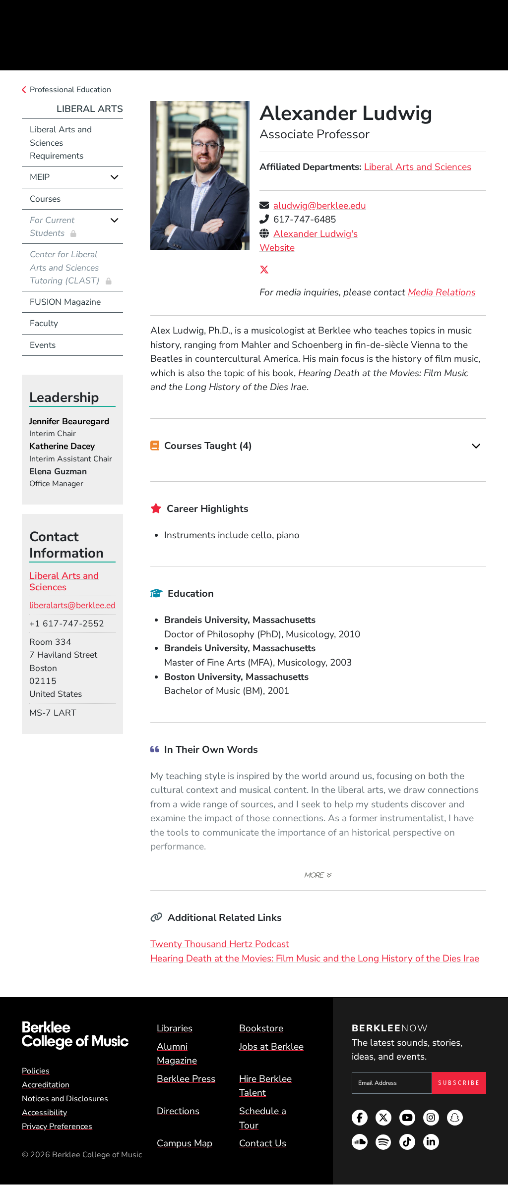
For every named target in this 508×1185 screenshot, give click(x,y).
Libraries (174, 1028)
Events (43, 345)
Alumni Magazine (177, 1054)
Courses (45, 199)
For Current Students (52, 226)
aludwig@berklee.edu (319, 205)
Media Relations (442, 292)
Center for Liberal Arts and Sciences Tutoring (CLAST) (66, 267)
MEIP (40, 177)
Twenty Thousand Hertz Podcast (219, 944)
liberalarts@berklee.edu (75, 605)
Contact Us (262, 1143)
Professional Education (70, 89)
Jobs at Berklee (271, 1046)
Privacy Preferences (57, 1126)
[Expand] (476, 446)
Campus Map (184, 1143)
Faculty (44, 323)
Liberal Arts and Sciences (417, 167)
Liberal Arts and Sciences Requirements (61, 142)
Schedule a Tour (262, 1118)
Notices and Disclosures (65, 1098)
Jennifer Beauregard (69, 421)
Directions (178, 1111)
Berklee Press (186, 1078)
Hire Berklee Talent (265, 1086)
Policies (36, 1071)
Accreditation (45, 1084)
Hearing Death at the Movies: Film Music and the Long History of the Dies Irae (314, 958)
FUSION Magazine (65, 302)
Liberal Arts (90, 109)
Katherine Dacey (62, 446)
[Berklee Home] (75, 1035)
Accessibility (44, 1112)
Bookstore (261, 1028)
